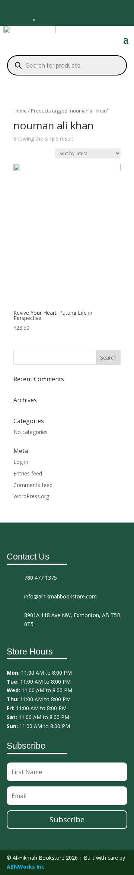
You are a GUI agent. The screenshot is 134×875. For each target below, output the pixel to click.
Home (20, 110)
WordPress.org (31, 496)
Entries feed (27, 473)
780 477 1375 (40, 577)
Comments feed (32, 485)
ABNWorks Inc (25, 866)
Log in (20, 461)
